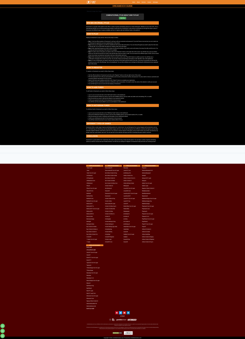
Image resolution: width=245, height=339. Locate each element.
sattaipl (144, 175)
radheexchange (146, 203)
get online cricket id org (111, 173)
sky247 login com (91, 293)
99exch (88, 185)
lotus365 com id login (129, 188)
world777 (89, 260)
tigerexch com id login (92, 262)
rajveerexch (145, 196)
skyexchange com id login (93, 280)
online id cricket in (146, 229)
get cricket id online (110, 180)
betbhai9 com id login (92, 201)
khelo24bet (126, 208)
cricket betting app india (111, 226)
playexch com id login (147, 213)
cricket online (108, 201)
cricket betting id (109, 224)
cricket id (107, 216)
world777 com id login (92, 257)
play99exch (145, 221)
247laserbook (90, 178)
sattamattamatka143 (92, 303)
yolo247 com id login (92, 252)
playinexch (144, 211)
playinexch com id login (148, 206)
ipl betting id (127, 224)
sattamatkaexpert (146, 173)
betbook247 (90, 203)
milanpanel (126, 185)
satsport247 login (146, 178)
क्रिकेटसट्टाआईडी (90, 308)
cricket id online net (110, 208)
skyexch (88, 283)
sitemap (122, 316)
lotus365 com (127, 190)
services (144, 2)
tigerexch (89, 265)
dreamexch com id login (111, 193)
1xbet (88, 170)
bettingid (89, 221)
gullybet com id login (129, 234)
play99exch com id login (148, 219)
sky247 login (90, 290)
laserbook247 (127, 196)
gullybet (125, 236)
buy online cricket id (91, 231)
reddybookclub (146, 190)
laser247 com (127, 170)
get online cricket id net (111, 175)
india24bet (126, 229)
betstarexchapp (90, 219)
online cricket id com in (129, 178)
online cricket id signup (148, 236)
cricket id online (109, 211)
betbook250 (90, 211)
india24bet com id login (129, 226)
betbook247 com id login (93, 208)
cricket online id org (110, 198)
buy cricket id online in (92, 229)
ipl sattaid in (127, 213)
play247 (144, 226)
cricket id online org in (110, 206)
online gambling (146, 234)
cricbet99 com (108, 241)
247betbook (90, 175)
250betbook (90, 183)
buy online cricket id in (92, 234)
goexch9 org (127, 239)
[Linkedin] (128, 312)
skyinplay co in (90, 278)
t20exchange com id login (93, 267)
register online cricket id (148, 188)
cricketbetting (108, 229)
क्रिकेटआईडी (89, 247)
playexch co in (145, 216)
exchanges (155, 2)
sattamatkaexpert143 (147, 170)
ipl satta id (126, 216)
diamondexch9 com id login (112, 170)
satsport (144, 180)
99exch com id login (92, 188)
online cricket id (127, 180)
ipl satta (126, 219)
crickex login (108, 239)
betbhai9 (89, 193)
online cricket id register (148, 239)
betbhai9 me (90, 196)
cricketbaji (107, 234)
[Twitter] (120, 312)
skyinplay (89, 275)
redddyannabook (146, 193)
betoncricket (90, 216)
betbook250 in (90, 213)
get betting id (108, 188)
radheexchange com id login (149, 198)
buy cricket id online (91, 226)
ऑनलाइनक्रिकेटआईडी (91, 250)
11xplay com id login (92, 239)
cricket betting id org (110, 221)
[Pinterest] (116, 312)
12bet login (89, 167)
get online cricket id (110, 178)
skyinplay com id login (92, 272)
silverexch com (90, 298)
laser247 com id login (129, 198)
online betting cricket (129, 183)
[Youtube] (124, 312)
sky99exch (89, 288)
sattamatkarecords (91, 306)
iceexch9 (126, 231)
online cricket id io (128, 175)
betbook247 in (90, 206)
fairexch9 (107, 190)
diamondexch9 (108, 167)
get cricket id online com (111, 183)
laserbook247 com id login (130, 193)
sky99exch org (90, 285)
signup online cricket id (92, 301)
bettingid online (90, 224)
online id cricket (146, 231)
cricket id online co (110, 213)
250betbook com (91, 180)
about (138, 2)
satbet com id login (147, 183)
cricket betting (108, 231)
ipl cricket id (127, 221)
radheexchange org (147, 201)
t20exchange (90, 270)
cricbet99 (89, 236)
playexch (144, 167)
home (133, 2)
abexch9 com (90, 190)
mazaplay (126, 167)
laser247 (126, 203)
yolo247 (89, 255)
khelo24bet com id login (130, 206)
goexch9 (126, 241)
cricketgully (108, 219)
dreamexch (107, 196)
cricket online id (109, 185)
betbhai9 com (90, 198)
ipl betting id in (127, 173)
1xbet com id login (91, 173)
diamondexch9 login (110, 203)
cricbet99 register (109, 236)
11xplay (88, 241)
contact (149, 2)
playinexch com (146, 208)
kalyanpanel (126, 211)
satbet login (145, 185)
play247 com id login (147, 224)
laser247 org (127, 201)
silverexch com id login (92, 295)
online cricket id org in (147, 241)
